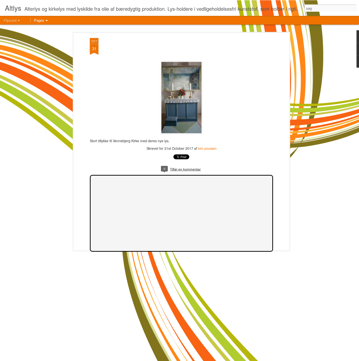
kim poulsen (207, 148)
